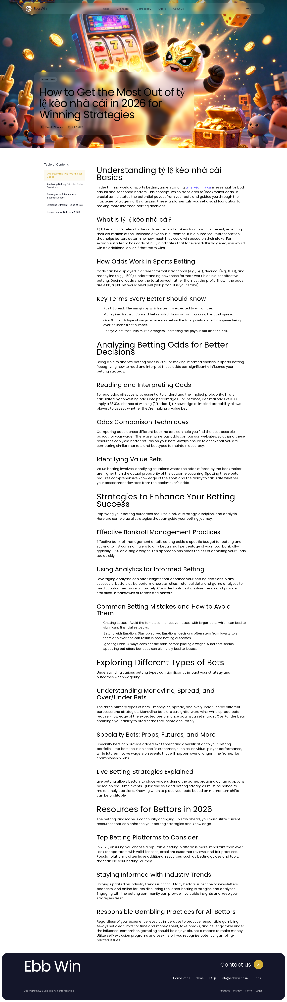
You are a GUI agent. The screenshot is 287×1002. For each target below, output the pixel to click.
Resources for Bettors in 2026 (63, 212)
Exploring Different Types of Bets (65, 204)
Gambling (48, 79)
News (200, 978)
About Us (225, 990)
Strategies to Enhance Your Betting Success (62, 196)
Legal (259, 990)
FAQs (212, 978)
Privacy (237, 990)
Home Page (181, 978)
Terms (248, 990)
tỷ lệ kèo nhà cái (198, 187)
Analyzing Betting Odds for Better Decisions (65, 186)
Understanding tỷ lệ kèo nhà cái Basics (64, 175)
